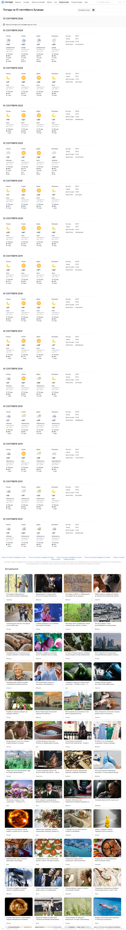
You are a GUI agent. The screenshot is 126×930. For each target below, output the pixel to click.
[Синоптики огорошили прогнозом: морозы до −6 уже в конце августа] (78, 735)
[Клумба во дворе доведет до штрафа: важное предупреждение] (19, 705)
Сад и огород (55, 559)
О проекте (56, 928)
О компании (9, 928)
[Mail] (2, 2)
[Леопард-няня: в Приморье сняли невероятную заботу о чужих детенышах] (78, 617)
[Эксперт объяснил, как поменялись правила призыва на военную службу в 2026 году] (78, 794)
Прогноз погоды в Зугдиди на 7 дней (69, 557)
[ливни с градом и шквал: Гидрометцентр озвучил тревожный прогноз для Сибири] (107, 823)
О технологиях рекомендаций (86, 928)
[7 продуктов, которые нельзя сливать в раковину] (78, 823)
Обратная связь (100, 928)
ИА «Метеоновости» (119, 928)
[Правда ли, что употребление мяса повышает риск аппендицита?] (107, 852)
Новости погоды (118, 557)
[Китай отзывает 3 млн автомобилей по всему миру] (107, 617)
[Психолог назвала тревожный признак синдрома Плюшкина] (78, 764)
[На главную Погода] (8, 2)
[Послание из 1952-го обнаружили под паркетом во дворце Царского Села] (78, 588)
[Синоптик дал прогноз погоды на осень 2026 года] (19, 617)
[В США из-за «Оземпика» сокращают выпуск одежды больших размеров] (107, 735)
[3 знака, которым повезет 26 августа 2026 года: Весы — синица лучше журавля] (48, 764)
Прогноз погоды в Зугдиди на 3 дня (14, 557)
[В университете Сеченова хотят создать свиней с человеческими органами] (19, 646)
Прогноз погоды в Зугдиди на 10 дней (97, 557)
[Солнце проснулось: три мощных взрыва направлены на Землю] (19, 911)
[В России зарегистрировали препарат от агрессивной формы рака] (107, 764)
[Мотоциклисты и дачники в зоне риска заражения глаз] (78, 705)
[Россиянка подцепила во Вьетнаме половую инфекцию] (19, 588)
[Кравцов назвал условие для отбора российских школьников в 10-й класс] (48, 911)
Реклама (15, 928)
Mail (3, 928)
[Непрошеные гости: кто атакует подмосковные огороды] (19, 735)
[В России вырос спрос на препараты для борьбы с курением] (48, 676)
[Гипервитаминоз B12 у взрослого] (107, 794)
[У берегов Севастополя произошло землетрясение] (78, 852)
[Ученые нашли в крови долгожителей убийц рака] (107, 676)
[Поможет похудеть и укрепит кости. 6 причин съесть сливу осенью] (48, 646)
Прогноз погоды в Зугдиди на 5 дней (41, 557)
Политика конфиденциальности (68, 928)
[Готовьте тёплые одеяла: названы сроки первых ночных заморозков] (78, 646)
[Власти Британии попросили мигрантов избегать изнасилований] (48, 705)
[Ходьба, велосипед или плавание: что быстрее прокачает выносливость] (107, 911)
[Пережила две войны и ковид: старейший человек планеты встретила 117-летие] (19, 676)
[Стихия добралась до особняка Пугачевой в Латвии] (48, 617)
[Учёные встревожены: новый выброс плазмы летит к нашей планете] (19, 823)
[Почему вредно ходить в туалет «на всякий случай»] (78, 882)
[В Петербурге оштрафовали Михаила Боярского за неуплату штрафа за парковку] (48, 794)
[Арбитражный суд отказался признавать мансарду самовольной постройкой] (19, 852)
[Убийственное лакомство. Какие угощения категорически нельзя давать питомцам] (107, 588)
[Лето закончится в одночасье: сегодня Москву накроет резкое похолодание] (107, 646)
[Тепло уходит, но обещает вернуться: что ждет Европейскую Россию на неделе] (78, 911)
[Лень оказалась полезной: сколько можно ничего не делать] (107, 705)
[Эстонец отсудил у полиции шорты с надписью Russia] (19, 882)
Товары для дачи (69, 559)
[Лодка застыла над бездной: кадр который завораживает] (19, 764)
